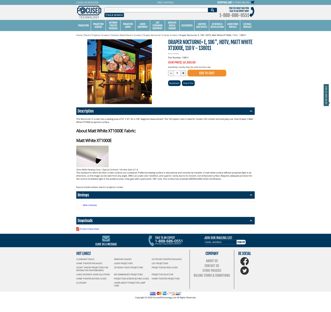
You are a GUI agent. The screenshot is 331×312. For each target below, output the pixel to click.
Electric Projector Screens (96, 35)
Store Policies (211, 271)
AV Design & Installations (217, 25)
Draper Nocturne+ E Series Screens (160, 35)
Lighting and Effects (201, 25)
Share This (188, 83)
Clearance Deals (85, 259)
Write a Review (173, 54)
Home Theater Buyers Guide (91, 278)
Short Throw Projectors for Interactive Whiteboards (92, 269)
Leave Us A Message (106, 244)
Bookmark (174, 83)
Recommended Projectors (128, 274)
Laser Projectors (123, 263)
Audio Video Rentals (232, 25)
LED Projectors (160, 263)
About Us (212, 261)
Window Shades (122, 259)
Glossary (81, 282)
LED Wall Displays (247, 25)
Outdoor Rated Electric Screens (126, 35)
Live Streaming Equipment (157, 25)
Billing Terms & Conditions (212, 275)
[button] (327, 95)
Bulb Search (115, 15)
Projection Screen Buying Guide (131, 278)
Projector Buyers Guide (165, 267)
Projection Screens (98, 25)
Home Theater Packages (89, 263)
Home (79, 35)
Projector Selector (162, 274)
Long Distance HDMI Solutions (93, 274)
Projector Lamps (128, 25)
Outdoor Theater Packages (113, 25)
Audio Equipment (143, 25)
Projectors (83, 25)
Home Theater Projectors (166, 278)
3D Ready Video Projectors (128, 267)
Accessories (187, 25)
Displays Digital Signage (172, 25)
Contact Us (212, 266)
